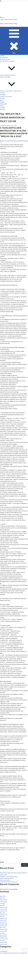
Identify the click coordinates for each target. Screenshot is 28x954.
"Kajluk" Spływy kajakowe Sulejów (8, 19)
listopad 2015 (3, 937)
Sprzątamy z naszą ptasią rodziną (8, 876)
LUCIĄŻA (2, 98)
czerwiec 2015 (3, 938)
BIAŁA (1, 100)
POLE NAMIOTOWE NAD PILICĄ (9, 882)
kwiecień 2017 (3, 918)
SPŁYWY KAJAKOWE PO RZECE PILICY (11, 91)
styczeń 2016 (3, 935)
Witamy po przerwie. (5, 880)
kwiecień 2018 (3, 907)
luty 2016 (2, 933)
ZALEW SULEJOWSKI (6, 96)
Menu (14, 53)
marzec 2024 (3, 901)
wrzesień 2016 (3, 924)
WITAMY (2, 55)
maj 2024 (2, 898)
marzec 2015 (3, 942)
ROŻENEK (3, 94)
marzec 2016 (3, 931)
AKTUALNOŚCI (4, 57)
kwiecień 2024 (3, 900)
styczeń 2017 (3, 922)
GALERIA (2, 107)
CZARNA (2, 93)
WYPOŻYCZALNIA (5, 59)
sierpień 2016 (3, 925)
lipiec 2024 (2, 896)
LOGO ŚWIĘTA (4, 953)
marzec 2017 (3, 920)
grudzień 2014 (3, 944)
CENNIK (2, 102)
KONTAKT (2, 109)
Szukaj (2, 862)
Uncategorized (3, 951)
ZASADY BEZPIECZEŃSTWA (8, 75)
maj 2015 (2, 940)
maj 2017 (2, 916)
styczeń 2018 (3, 911)
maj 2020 (2, 903)
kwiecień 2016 (3, 929)
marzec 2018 (3, 909)
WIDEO (2, 105)
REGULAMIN (3, 104)
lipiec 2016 (2, 927)
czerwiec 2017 (3, 914)
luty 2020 (2, 905)
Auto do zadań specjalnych (7, 878)
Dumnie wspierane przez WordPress (17, 953)
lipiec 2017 (2, 912)
